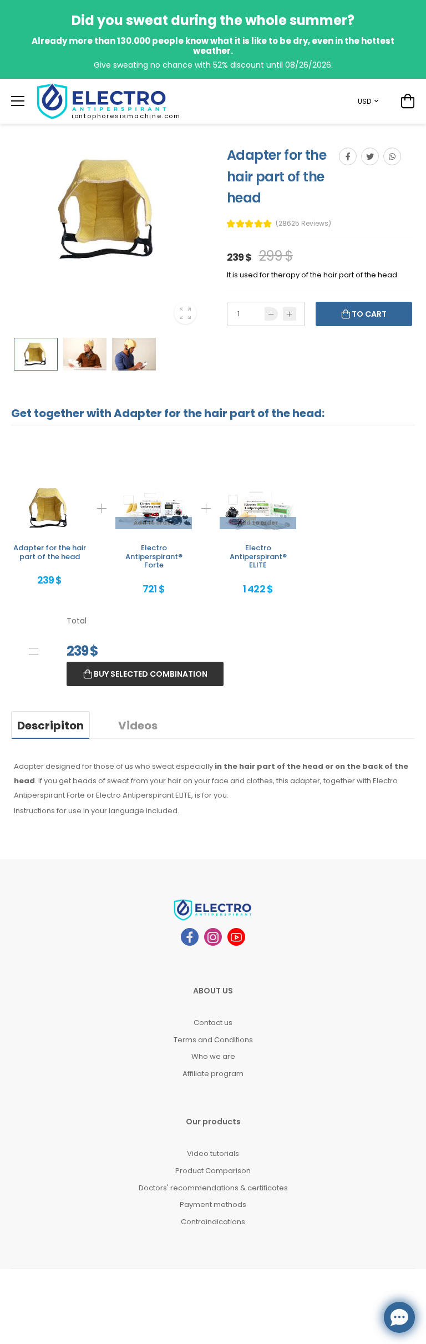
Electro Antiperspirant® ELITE (258, 556)
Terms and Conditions (213, 1039)
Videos (138, 725)
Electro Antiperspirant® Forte (153, 556)
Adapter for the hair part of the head (49, 552)
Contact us (213, 1022)
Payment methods (213, 1204)
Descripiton (50, 725)
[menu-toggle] (17, 101)
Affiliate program (213, 1073)
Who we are (213, 1056)
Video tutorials (213, 1153)
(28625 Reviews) (303, 223)
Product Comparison (213, 1170)
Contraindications (213, 1221)
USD (364, 101)
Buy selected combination (149, 673)
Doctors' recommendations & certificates (213, 1188)
